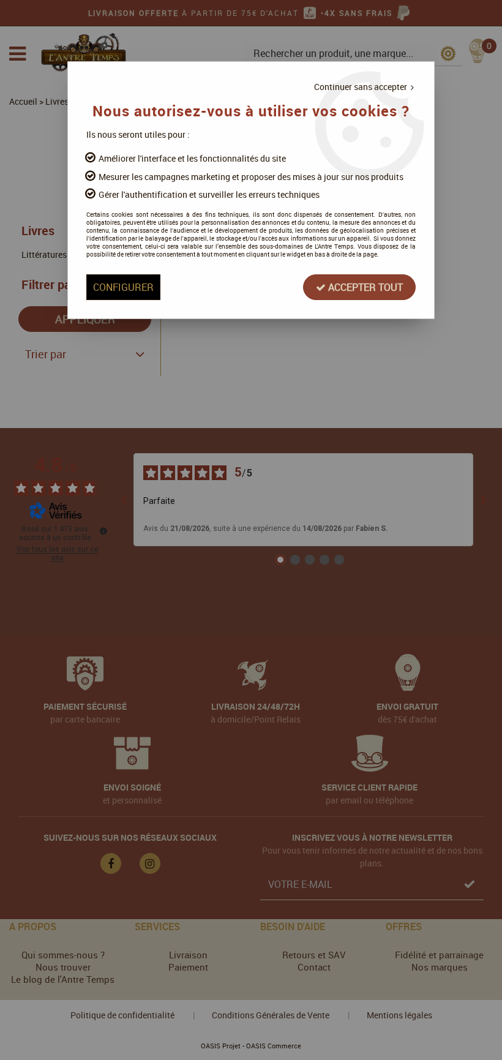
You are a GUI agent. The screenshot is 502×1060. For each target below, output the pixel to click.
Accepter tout (364, 287)
